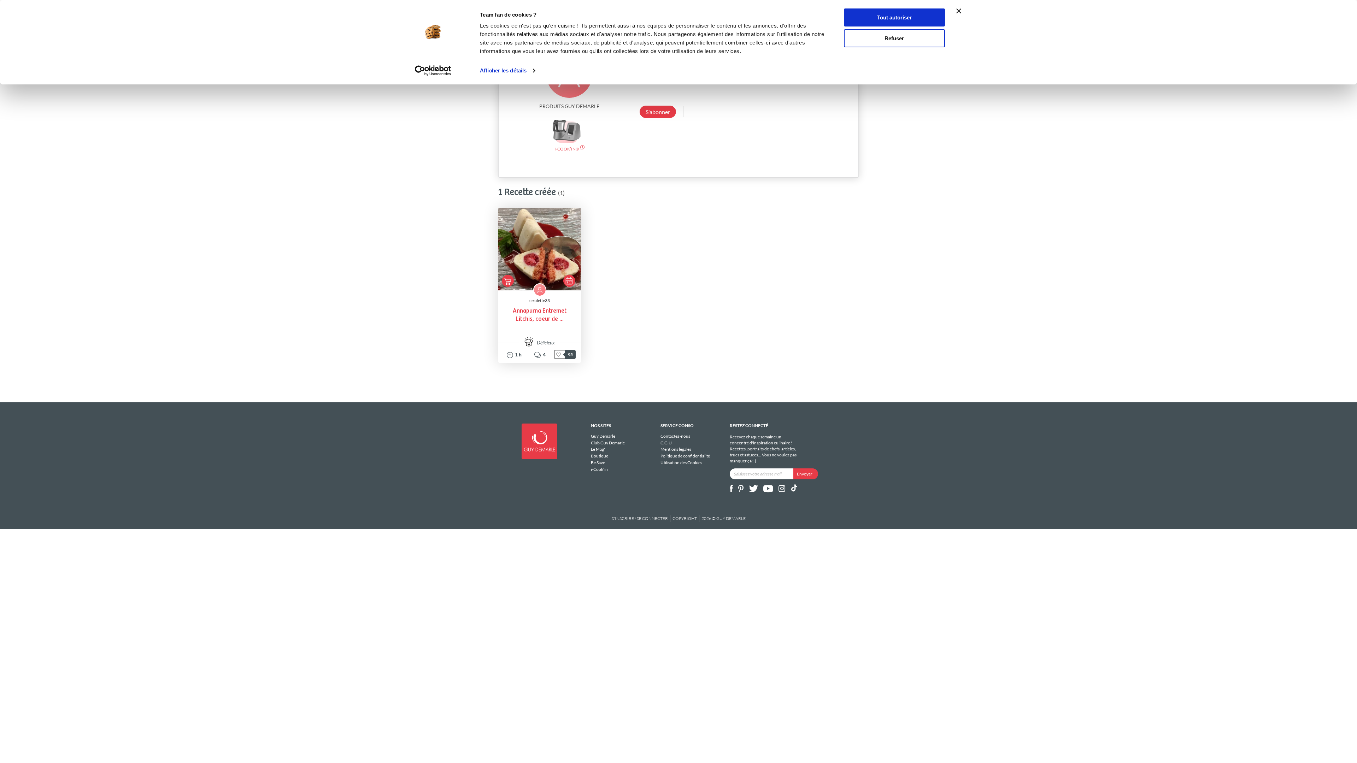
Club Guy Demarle (608, 442)
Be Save (598, 462)
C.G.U (666, 442)
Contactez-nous (675, 436)
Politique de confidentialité (685, 456)
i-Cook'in (599, 469)
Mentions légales (675, 449)
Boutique (599, 456)
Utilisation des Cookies (681, 462)
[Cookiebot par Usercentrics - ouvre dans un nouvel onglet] (433, 70)
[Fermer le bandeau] (958, 10)
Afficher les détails (503, 70)
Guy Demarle (603, 436)
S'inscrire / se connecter (640, 518)
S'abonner (658, 111)
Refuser (894, 38)
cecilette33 (539, 300)
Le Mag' (598, 449)
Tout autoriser (894, 17)
